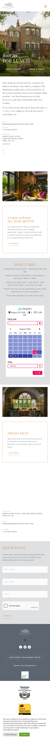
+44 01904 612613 (9, 130)
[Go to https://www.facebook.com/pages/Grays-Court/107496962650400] (20, 647)
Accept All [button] (24, 734)
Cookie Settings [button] (10, 734)
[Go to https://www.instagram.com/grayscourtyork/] (29, 647)
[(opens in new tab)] (25, 675)
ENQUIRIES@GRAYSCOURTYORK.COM (17, 124)
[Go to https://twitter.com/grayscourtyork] (25, 647)
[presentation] (20, 606)
